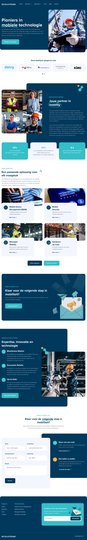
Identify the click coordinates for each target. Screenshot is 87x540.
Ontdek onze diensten (10, 42)
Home (21, 4)
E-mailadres (30, 444)
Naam (6, 444)
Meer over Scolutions (10, 395)
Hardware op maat (20, 514)
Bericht (7, 464)
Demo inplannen (34, 263)
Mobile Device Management (23, 506)
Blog (50, 4)
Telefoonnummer (9, 454)
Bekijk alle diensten (51, 263)
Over (45, 4)
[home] (8, 4)
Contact (56, 4)
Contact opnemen (13, 306)
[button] (28, 4)
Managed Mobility (20, 512)
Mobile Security (19, 509)
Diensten (4, 509)
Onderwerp (30, 454)
